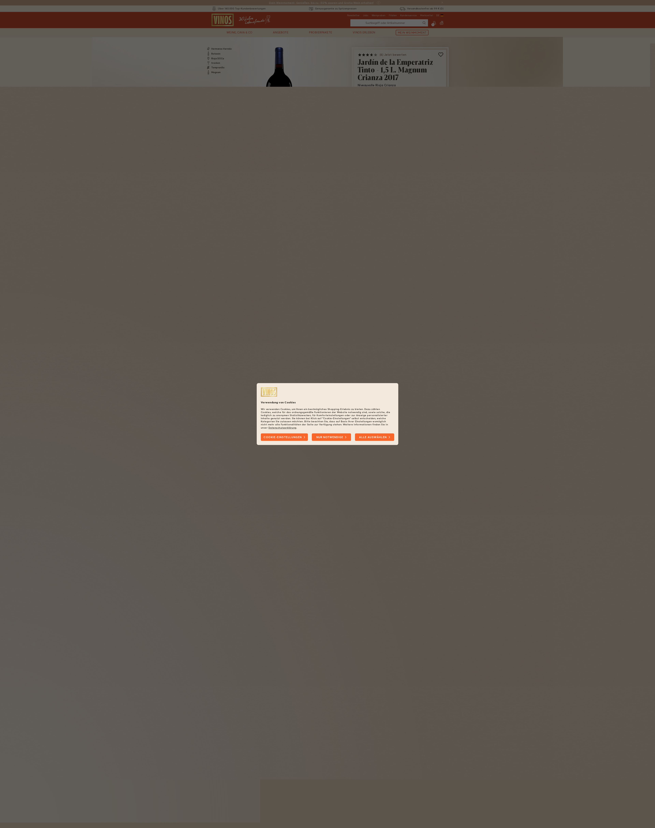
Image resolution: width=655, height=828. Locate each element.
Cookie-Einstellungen (283, 437)
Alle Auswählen (373, 437)
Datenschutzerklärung (282, 427)
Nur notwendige (329, 437)
